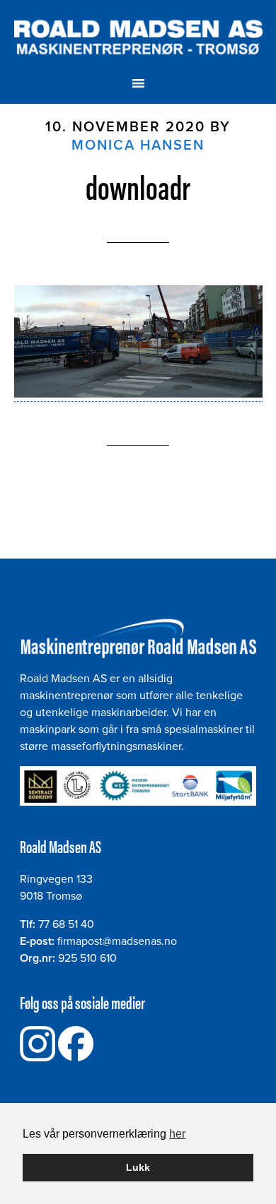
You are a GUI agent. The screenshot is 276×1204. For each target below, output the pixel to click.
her (177, 1134)
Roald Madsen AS (138, 37)
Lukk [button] (138, 1167)
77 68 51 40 (66, 924)
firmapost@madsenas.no (117, 941)
